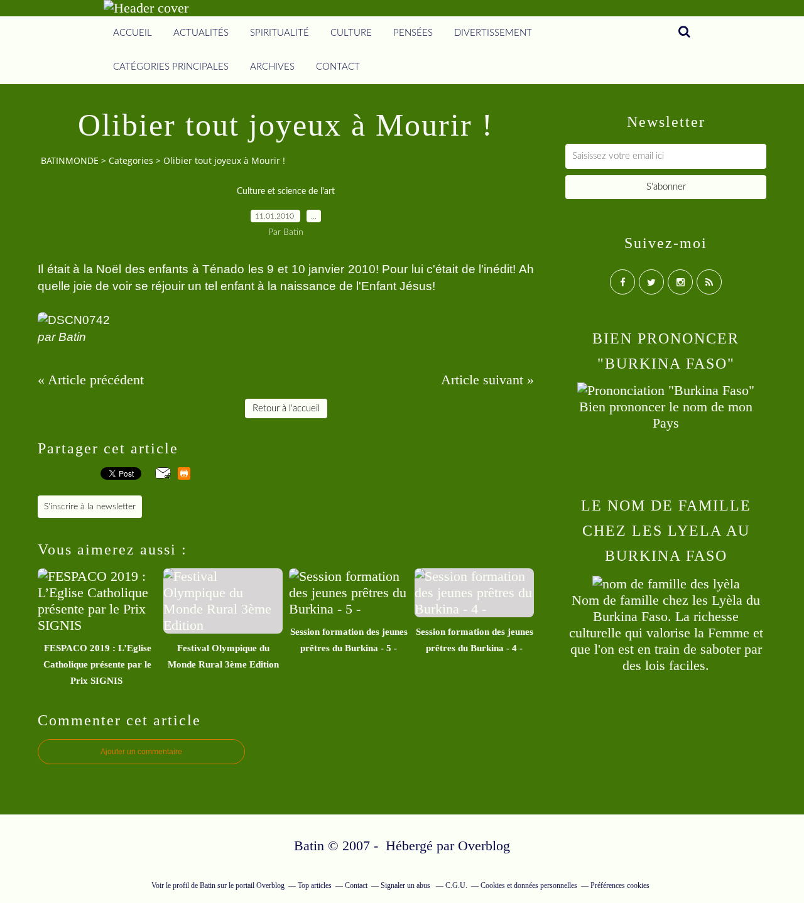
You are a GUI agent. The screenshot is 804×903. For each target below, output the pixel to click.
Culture (351, 33)
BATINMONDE (70, 160)
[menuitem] (132, 33)
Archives (272, 67)
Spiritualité (279, 33)
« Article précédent (91, 379)
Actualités (201, 33)
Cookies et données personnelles (529, 885)
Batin (207, 885)
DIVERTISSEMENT (493, 33)
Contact (338, 67)
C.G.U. (456, 885)
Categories (131, 160)
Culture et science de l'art (286, 191)
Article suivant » (487, 379)
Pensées (413, 33)
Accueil (132, 33)
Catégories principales (171, 67)
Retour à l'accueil (286, 408)
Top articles (315, 885)
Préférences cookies (619, 885)
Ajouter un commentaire (141, 751)
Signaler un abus (406, 885)
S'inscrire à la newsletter (90, 506)
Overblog (484, 845)
